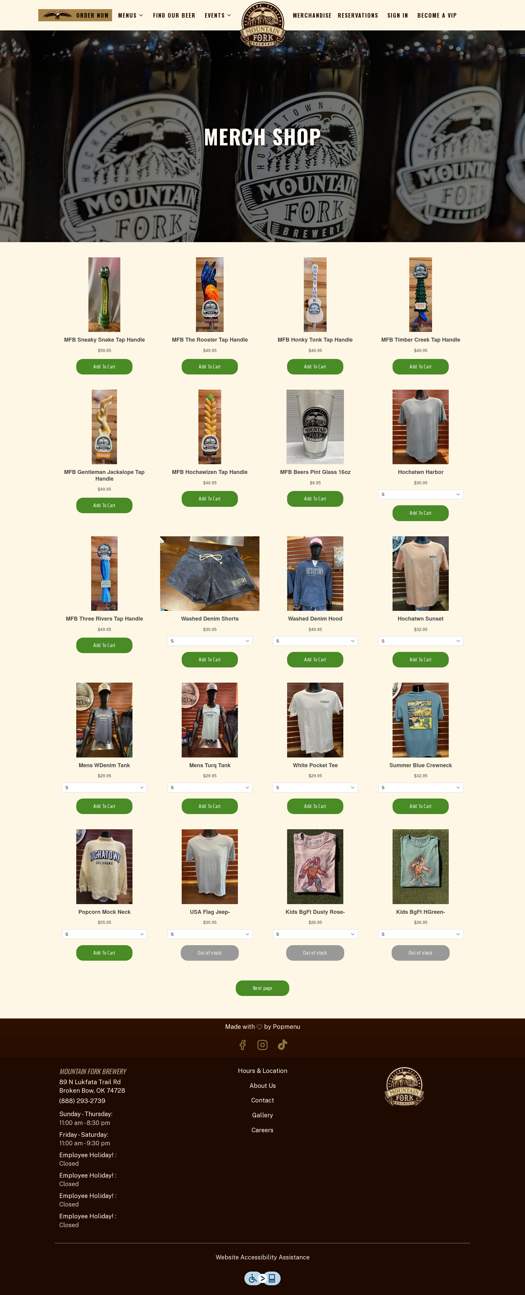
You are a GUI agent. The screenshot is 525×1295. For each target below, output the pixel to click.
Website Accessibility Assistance (263, 1257)
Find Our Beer (174, 15)
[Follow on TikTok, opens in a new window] (282, 1046)
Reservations (358, 15)
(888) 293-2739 (82, 1101)
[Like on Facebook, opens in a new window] (242, 1046)
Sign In (397, 15)
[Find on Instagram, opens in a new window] (262, 1046)
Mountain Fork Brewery (404, 1086)
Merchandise (312, 15)
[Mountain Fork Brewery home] (262, 24)
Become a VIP (437, 15)
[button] (131, 15)
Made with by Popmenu (152, 1027)
